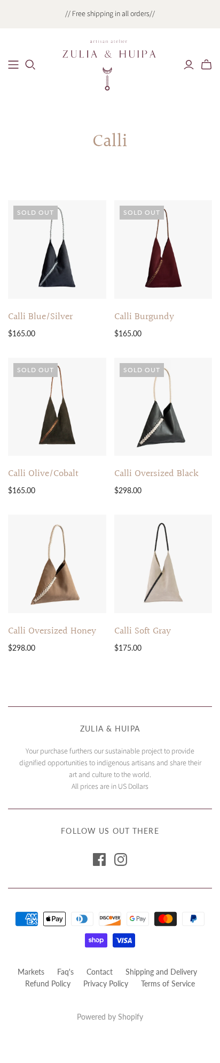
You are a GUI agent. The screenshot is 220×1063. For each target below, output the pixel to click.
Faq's (65, 971)
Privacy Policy (105, 983)
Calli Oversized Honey (52, 631)
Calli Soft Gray (142, 631)
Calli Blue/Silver (40, 317)
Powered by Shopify (110, 1016)
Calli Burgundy (144, 317)
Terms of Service (168, 983)
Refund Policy (47, 983)
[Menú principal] (13, 64)
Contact (100, 971)
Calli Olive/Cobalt (43, 473)
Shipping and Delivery (161, 971)
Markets (31, 971)
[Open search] (30, 64)
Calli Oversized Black (156, 473)
